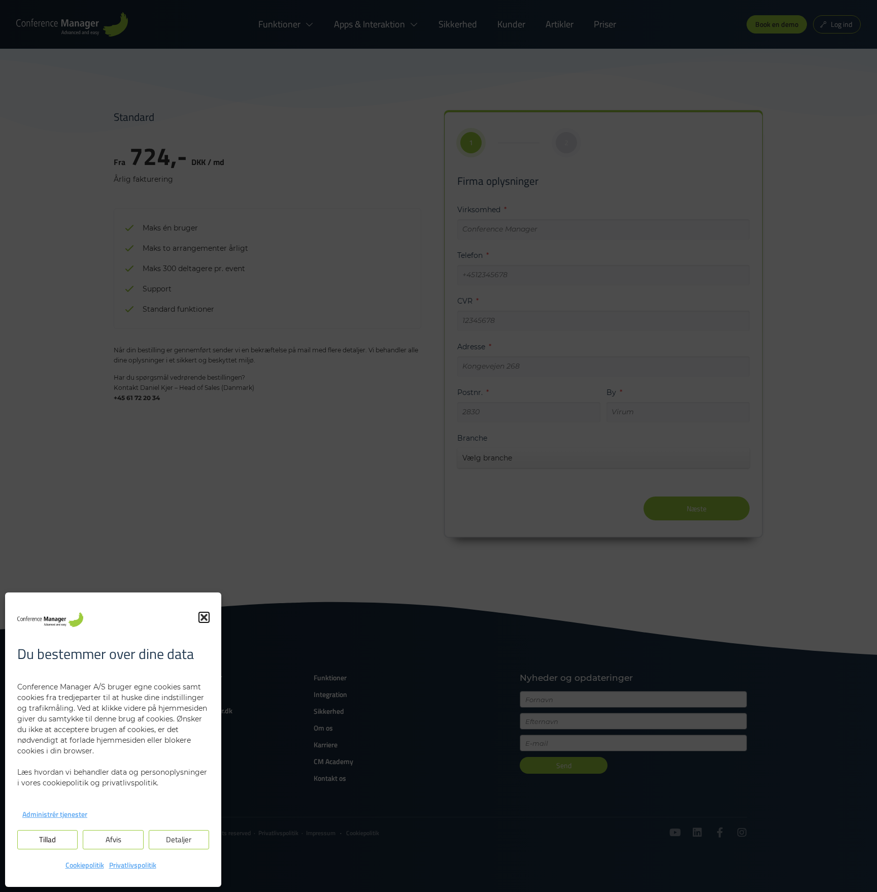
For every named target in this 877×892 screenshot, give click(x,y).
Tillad (47, 839)
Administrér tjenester (54, 814)
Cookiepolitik (84, 865)
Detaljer (178, 839)
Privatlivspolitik (132, 865)
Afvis (113, 839)
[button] (204, 617)
